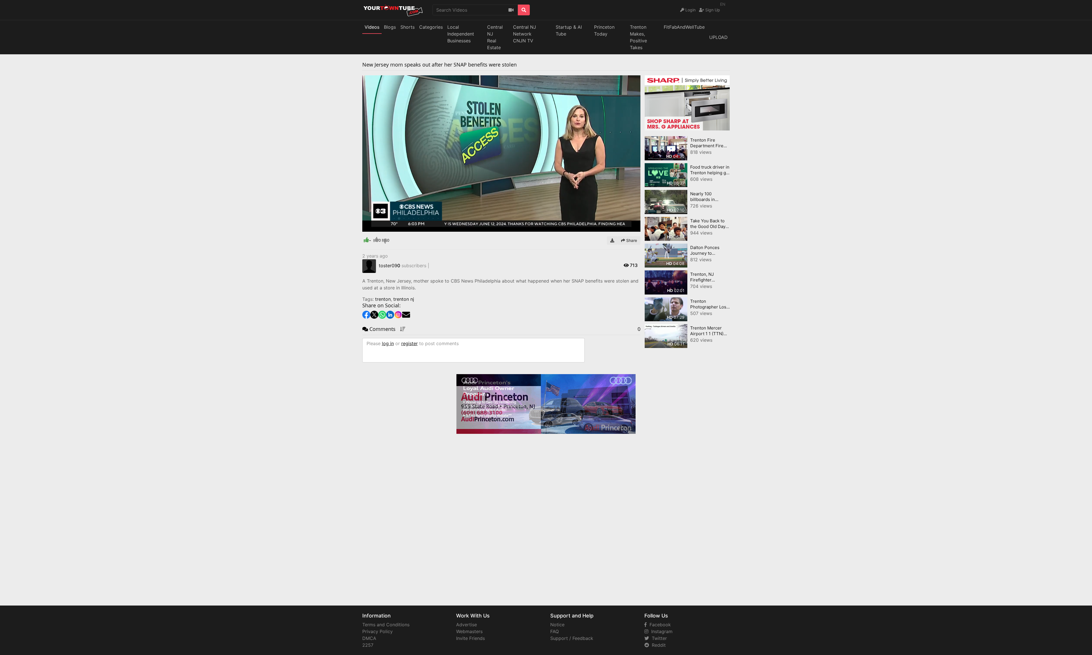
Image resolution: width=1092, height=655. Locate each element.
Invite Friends (470, 638)
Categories (431, 27)
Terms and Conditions (386, 624)
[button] (378, 227)
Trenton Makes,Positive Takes (638, 37)
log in (388, 343)
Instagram (660, 631)
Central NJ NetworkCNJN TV (524, 33)
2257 (367, 645)
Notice (557, 624)
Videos (372, 27)
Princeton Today (604, 30)
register (409, 343)
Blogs (390, 27)
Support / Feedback (571, 638)
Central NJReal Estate (495, 37)
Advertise (466, 624)
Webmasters (469, 631)
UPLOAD (718, 37)
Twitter (658, 638)
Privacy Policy (377, 631)
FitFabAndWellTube (684, 27)
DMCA (369, 638)
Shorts (407, 27)
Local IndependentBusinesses (460, 33)
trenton (383, 299)
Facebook (659, 624)
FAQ (554, 631)
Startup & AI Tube (569, 30)
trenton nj (403, 299)
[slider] (378, 227)
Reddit (657, 645)
